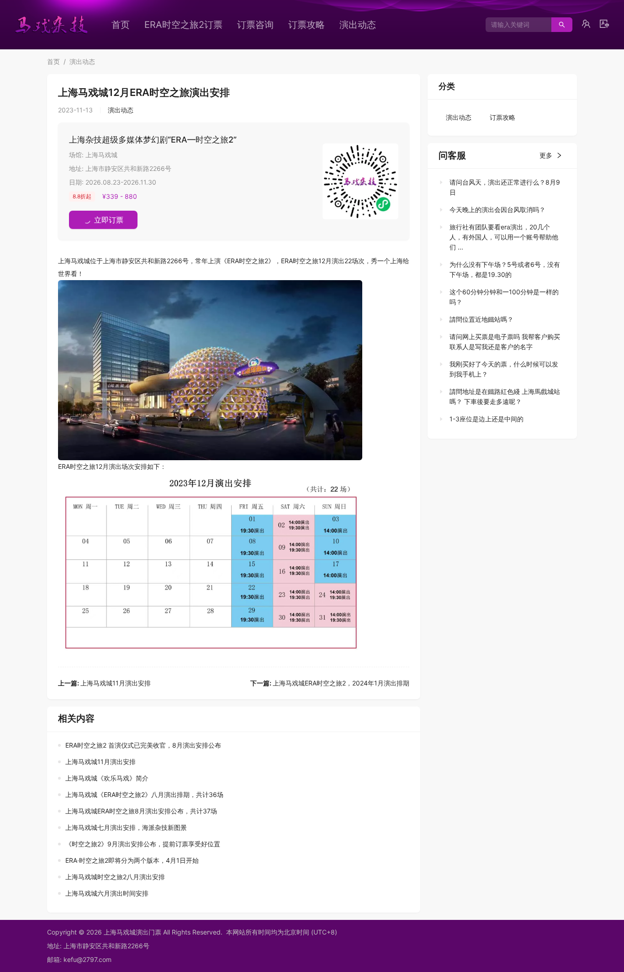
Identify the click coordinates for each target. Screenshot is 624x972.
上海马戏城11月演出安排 (104, 683)
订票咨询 (255, 24)
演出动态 (357, 24)
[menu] (259, 24)
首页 (120, 24)
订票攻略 (306, 24)
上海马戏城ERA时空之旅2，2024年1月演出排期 (329, 683)
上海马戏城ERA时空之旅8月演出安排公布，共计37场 (141, 811)
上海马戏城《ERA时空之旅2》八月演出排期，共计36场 (144, 794)
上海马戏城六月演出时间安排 (106, 893)
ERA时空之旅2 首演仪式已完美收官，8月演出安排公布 (143, 745)
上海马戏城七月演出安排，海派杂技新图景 (126, 827)
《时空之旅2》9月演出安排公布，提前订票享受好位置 (142, 844)
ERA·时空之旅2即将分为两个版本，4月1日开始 (132, 860)
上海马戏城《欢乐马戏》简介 (106, 778)
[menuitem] (120, 24)
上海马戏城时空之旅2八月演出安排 (115, 877)
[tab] (499, 187)
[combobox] (515, 25)
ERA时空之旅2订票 (183, 24)
